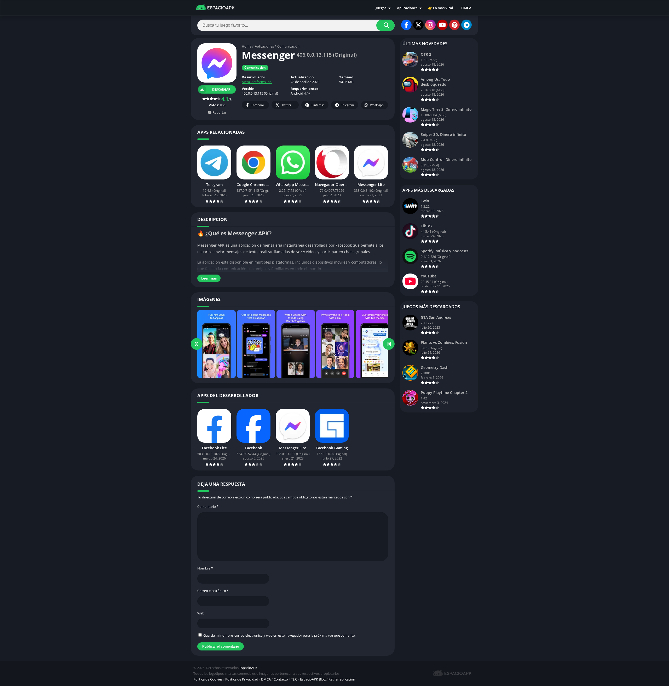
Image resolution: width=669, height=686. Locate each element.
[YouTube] (442, 25)
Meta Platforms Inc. (257, 81)
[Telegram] (466, 25)
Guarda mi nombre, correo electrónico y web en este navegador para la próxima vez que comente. (279, 635)
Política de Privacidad (241, 679)
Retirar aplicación (341, 679)
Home (246, 46)
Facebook (257, 105)
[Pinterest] (454, 25)
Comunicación (288, 46)
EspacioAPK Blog (313, 679)
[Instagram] (430, 25)
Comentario (207, 506)
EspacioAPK (248, 667)
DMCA (466, 7)
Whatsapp (377, 105)
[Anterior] (197, 344)
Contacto (281, 679)
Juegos (381, 7)
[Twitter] (418, 25)
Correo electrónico (213, 590)
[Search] (385, 25)
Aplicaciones (407, 7)
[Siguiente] (389, 344)
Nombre (205, 568)
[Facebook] (406, 25)
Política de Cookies (207, 679)
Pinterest (318, 105)
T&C (294, 679)
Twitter (286, 105)
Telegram (347, 105)
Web (200, 613)
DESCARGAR (221, 89)
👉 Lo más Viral (440, 7)
